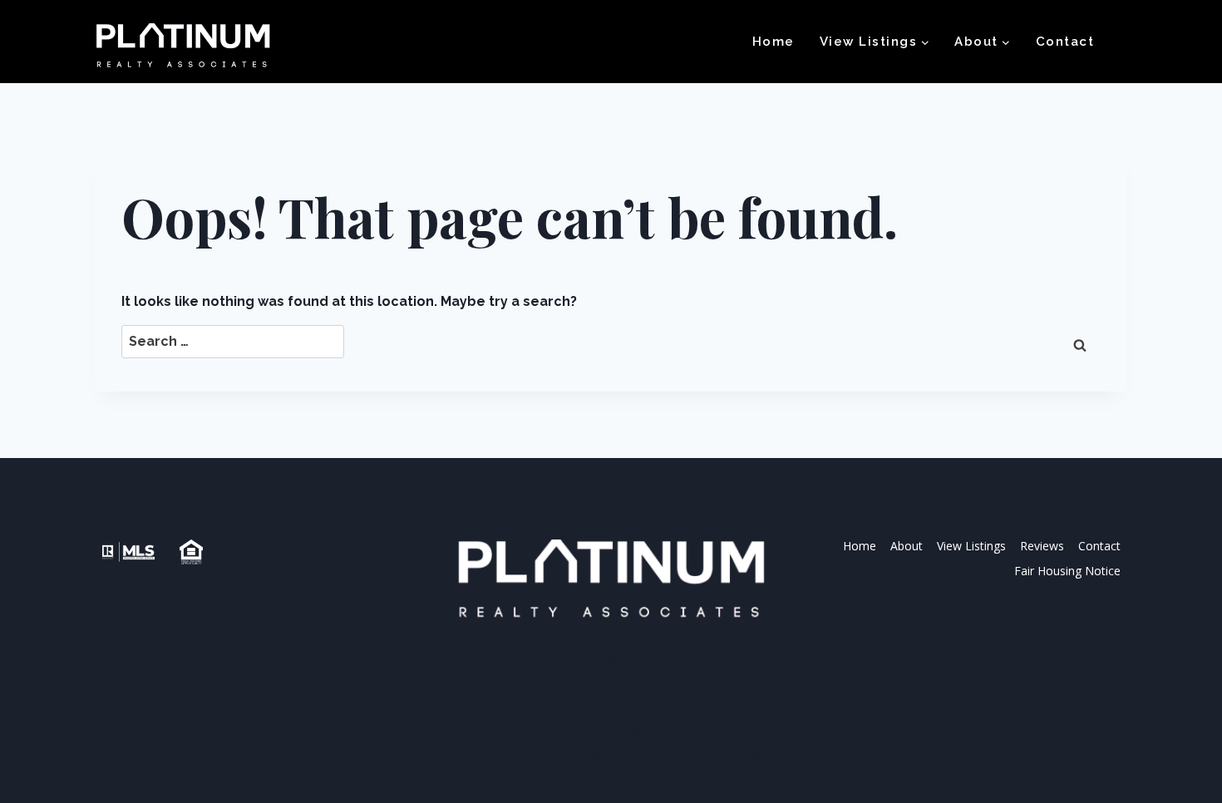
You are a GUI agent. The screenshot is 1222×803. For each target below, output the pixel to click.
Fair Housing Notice (1067, 571)
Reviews (1042, 546)
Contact (1065, 41)
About (906, 546)
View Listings (971, 546)
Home (773, 41)
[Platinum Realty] (183, 46)
